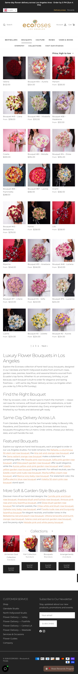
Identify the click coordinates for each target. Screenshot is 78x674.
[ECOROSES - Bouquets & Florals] (36, 25)
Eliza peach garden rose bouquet (33, 463)
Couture (40, 40)
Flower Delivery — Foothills (16, 621)
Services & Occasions (13, 634)
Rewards (70, 10)
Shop (5, 604)
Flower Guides (10, 638)
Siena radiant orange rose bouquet (24, 456)
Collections (34, 46)
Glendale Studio (11, 608)
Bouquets (26, 40)
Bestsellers (11, 40)
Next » (45, 346)
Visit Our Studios (54, 46)
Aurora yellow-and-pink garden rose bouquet (35, 466)
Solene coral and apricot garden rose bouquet (48, 519)
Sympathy (19, 46)
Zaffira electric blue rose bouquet (19, 479)
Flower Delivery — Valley (15, 617)
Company (8, 643)
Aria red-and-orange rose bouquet (51, 453)
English (10, 10)
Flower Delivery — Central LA (17, 625)
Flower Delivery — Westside (17, 630)
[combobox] (10, 10)
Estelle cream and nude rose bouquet (22, 473)
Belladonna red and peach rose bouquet (23, 516)
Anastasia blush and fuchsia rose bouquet (38, 499)
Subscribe (48, 624)
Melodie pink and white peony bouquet (43, 522)
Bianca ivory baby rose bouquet (33, 476)
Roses (52, 40)
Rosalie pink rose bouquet (38, 459)
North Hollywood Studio (15, 613)
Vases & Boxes (66, 40)
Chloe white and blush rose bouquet (55, 506)
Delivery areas (60, 10)
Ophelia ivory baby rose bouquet (19, 509)
